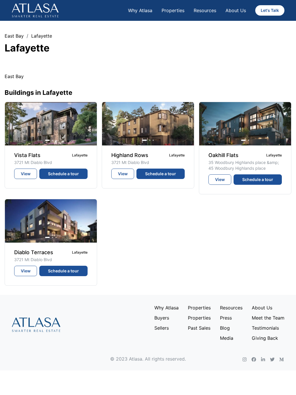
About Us (235, 10)
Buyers (161, 318)
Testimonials (265, 328)
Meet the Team (268, 318)
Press (226, 318)
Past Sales (199, 328)
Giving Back (265, 338)
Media (226, 338)
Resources (205, 10)
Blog (225, 328)
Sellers (161, 328)
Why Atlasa (140, 10)
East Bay (14, 36)
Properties (173, 10)
